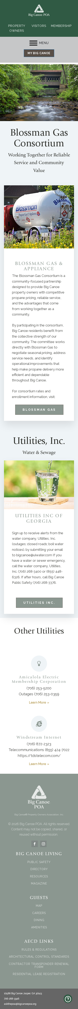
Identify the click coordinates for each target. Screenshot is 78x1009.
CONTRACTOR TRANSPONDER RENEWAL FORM (39, 966)
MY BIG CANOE (39, 53)
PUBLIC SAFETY (39, 862)
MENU (44, 43)
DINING (39, 920)
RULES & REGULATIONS (39, 949)
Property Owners (16, 28)
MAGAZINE (39, 883)
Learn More (37, 702)
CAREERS (39, 913)
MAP (39, 905)
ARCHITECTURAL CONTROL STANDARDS (39, 956)
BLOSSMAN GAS (39, 410)
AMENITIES (39, 927)
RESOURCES (39, 876)
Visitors (39, 26)
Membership (61, 26)
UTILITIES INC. (39, 603)
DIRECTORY (39, 869)
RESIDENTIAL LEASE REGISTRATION (39, 974)
